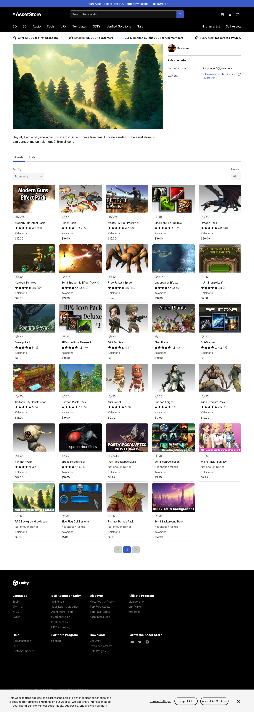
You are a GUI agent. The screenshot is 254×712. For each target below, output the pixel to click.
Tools (50, 26)
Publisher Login (60, 616)
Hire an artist (211, 26)
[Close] (238, 701)
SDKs (97, 26)
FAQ (15, 646)
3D (15, 26)
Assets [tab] (18, 157)
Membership (136, 601)
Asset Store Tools (62, 611)
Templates (79, 26)
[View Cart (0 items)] (222, 14)
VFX (63, 26)
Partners (56, 640)
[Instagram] (147, 642)
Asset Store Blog (100, 616)
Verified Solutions (119, 26)
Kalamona (21, 233)
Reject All (186, 701)
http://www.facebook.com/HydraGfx (219, 75)
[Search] (180, 14)
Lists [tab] (32, 157)
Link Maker (135, 606)
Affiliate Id (134, 611)
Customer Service (24, 651)
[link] (118, 549)
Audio (37, 26)
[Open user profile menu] (237, 14)
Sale (140, 26)
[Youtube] (132, 642)
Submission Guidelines (65, 606)
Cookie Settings (160, 701)
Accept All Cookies (214, 701)
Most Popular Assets (102, 601)
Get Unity (95, 640)
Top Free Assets (100, 606)
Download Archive (101, 646)
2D (25, 26)
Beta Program (98, 651)
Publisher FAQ (59, 622)
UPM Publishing (60, 627)
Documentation (22, 640)
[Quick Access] (230, 14)
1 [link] (127, 549)
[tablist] (127, 157)
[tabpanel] (127, 357)
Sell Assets (233, 26)
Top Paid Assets (100, 611)
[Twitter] (139, 642)
